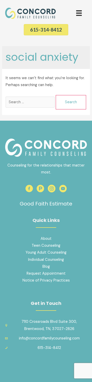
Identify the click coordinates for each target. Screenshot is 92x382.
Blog (46, 266)
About (46, 238)
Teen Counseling (46, 245)
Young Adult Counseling (46, 252)
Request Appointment (46, 273)
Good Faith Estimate (46, 203)
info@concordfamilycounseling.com (49, 338)
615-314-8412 (49, 347)
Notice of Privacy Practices (46, 280)
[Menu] (79, 13)
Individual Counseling (46, 259)
